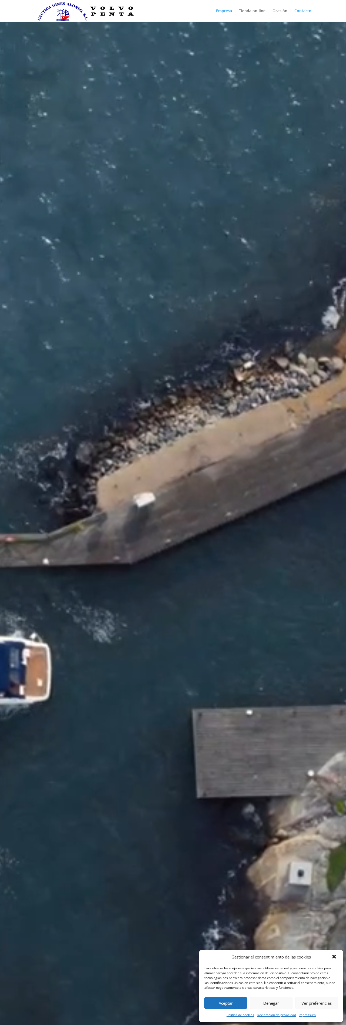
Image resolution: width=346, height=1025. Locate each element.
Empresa (224, 11)
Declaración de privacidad (276, 1015)
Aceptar (226, 1003)
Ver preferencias (316, 1003)
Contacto (302, 11)
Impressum (307, 1015)
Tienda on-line (252, 11)
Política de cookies (240, 1015)
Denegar (271, 1003)
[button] (334, 957)
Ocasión (279, 11)
